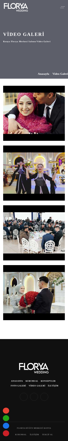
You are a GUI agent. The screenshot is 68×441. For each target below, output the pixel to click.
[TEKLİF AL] (6, 433)
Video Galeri (37, 386)
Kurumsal (32, 381)
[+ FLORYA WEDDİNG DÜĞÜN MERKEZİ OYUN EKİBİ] (34, 173)
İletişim (53, 386)
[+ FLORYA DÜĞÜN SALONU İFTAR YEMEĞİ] (34, 232)
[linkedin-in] (34, 397)
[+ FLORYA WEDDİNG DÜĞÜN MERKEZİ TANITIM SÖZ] (34, 113)
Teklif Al (47, 434)
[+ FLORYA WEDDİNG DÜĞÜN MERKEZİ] (34, 292)
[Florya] (34, 367)
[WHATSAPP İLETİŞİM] (6, 418)
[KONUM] (6, 426)
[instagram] (24, 397)
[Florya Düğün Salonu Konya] (16, 7)
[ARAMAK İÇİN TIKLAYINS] (6, 411)
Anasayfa (43, 73)
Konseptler (48, 381)
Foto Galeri (18, 386)
